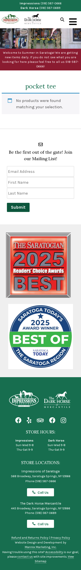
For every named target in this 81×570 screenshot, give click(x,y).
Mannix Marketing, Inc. (40, 547)
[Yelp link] (29, 420)
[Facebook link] (18, 420)
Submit (18, 207)
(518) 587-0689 (49, 8)
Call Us (43, 492)
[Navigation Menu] (73, 22)
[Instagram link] (63, 420)
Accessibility (54, 552)
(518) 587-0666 (51, 3)
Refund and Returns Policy (29, 538)
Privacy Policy (60, 538)
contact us (25, 556)
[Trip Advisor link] (40, 420)
